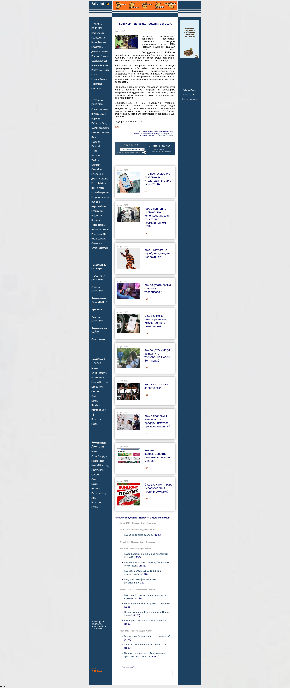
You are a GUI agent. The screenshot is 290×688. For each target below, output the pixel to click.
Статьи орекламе (97, 102)
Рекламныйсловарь (98, 266)
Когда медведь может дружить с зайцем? (147, 603)
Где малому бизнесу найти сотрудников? (147, 636)
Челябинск (96, 405)
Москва (94, 368)
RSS (94, 669)
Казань (94, 400)
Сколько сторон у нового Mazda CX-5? (145, 644)
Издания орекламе (98, 277)
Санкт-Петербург (99, 373)
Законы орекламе (97, 319)
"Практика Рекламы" (165, 135)
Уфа (93, 414)
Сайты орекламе (97, 289)
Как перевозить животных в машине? (145, 620)
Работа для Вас (189, 94)
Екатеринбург (97, 386)
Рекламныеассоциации (99, 300)
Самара (95, 391)
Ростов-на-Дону (98, 410)
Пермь (94, 423)
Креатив (96, 309)
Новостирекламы (97, 26)
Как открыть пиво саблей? (138, 535)
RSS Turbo (97, 671)
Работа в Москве (189, 90)
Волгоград (96, 419)
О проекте (98, 339)
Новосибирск (97, 377)
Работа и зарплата (189, 99)
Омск (93, 396)
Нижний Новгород (100, 382)
